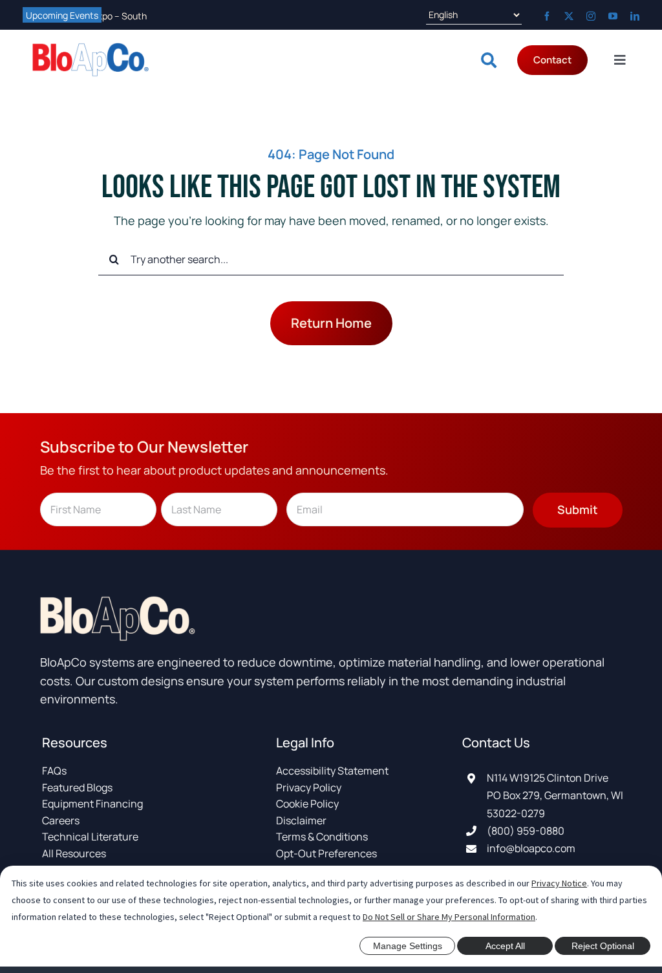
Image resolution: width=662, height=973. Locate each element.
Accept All (505, 946)
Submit (577, 509)
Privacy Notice (559, 883)
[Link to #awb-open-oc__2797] (488, 60)
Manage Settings (407, 946)
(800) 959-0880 (525, 831)
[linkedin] (634, 16)
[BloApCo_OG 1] (90, 48)
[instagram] (590, 16)
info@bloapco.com (531, 848)
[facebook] (546, 16)
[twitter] (568, 16)
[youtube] (612, 16)
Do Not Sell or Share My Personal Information (449, 917)
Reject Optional (602, 946)
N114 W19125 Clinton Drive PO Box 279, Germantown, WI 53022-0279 (555, 795)
